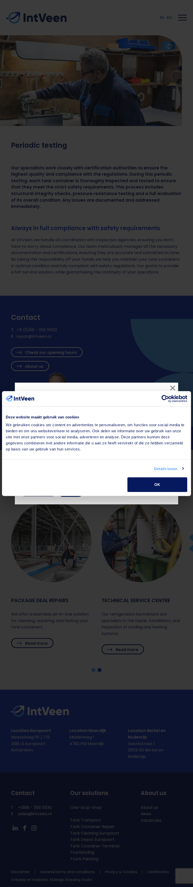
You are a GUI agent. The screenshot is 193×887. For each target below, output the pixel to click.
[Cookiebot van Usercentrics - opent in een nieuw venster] (165, 398)
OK (157, 484)
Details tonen (165, 468)
